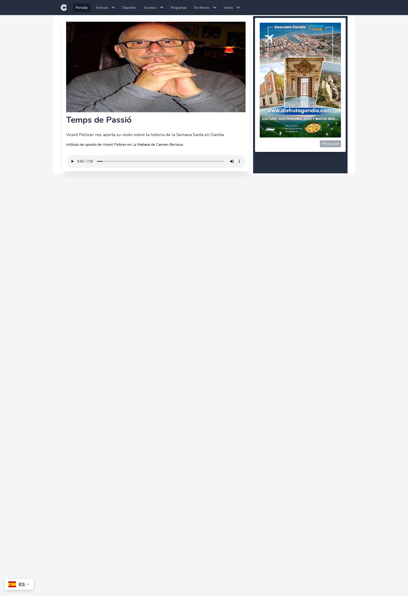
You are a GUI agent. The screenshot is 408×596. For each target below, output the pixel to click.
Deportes (129, 7)
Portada (82, 7)
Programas (179, 7)
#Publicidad (330, 144)
